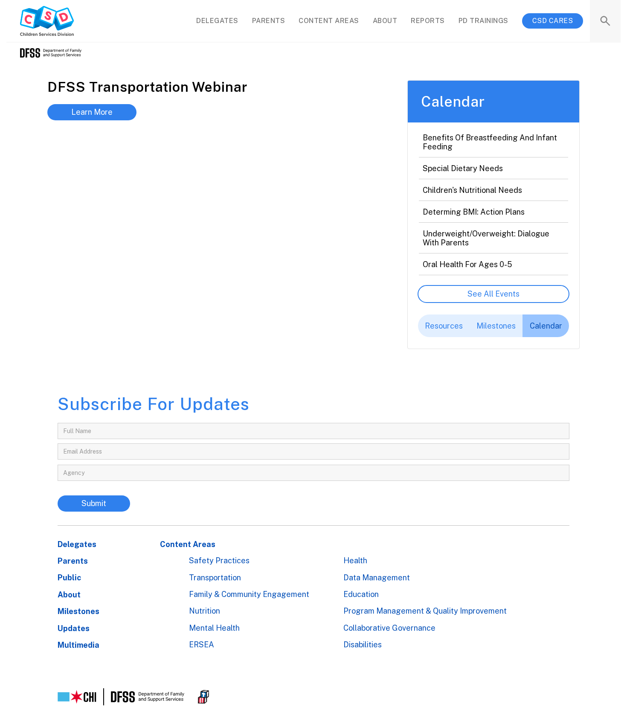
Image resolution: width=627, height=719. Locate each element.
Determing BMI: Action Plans (474, 211)
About (69, 594)
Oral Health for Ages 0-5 (467, 264)
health (355, 560)
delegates (217, 21)
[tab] (444, 326)
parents (268, 21)
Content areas (329, 21)
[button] (329, 21)
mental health (214, 627)
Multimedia (78, 644)
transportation (215, 577)
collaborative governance (389, 627)
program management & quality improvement (425, 610)
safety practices (219, 560)
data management (376, 577)
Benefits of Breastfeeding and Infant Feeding (490, 142)
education (361, 594)
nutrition (204, 610)
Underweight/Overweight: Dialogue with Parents (486, 238)
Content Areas (187, 544)
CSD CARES (552, 21)
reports (428, 21)
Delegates (77, 544)
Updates (74, 628)
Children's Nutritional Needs (472, 190)
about (385, 21)
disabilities (362, 644)
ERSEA (201, 644)
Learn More (92, 112)
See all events (493, 293)
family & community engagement (249, 594)
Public (69, 577)
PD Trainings (483, 21)
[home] (46, 21)
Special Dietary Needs (463, 168)
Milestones (78, 611)
